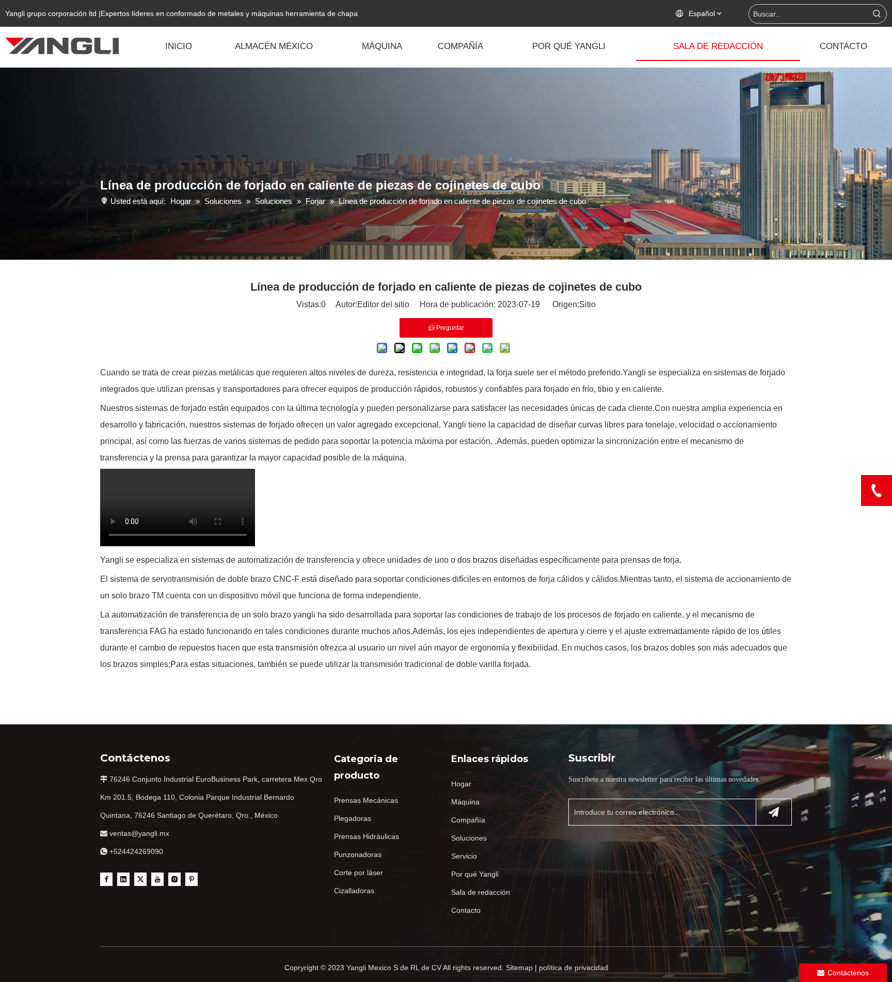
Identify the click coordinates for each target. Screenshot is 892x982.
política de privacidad (573, 967)
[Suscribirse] (774, 812)
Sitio (587, 304)
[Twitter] (140, 879)
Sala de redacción (480, 892)
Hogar (461, 784)
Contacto (466, 910)
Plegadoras (352, 818)
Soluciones (469, 838)
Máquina (465, 802)
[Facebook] (106, 879)
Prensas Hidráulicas (366, 836)
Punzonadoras (357, 854)
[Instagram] (174, 879)
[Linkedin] (123, 879)
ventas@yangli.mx (139, 833)
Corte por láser (358, 872)
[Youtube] (157, 879)
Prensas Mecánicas (366, 800)
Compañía (468, 820)
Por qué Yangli (475, 874)
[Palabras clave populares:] (877, 14)
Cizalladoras (354, 890)
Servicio (464, 856)
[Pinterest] (191, 879)
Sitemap (519, 967)
